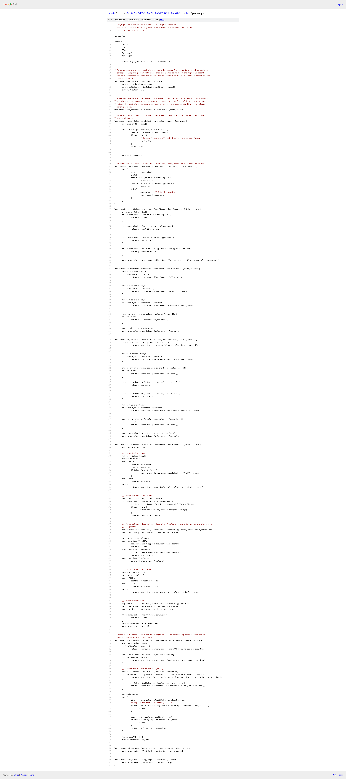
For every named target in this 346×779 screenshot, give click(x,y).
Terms (31, 775)
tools (120, 13)
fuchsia (111, 13)
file (162, 20)
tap (188, 13)
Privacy (24, 775)
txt (334, 775)
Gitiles (16, 775)
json (341, 775)
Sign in (340, 4)
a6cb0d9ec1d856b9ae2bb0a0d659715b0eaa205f (153, 13)
